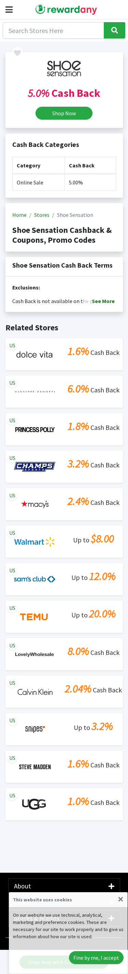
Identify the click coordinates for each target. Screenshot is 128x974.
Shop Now (64, 113)
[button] (10, 9)
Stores (41, 214)
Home (19, 214)
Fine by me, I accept (96, 957)
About (22, 886)
